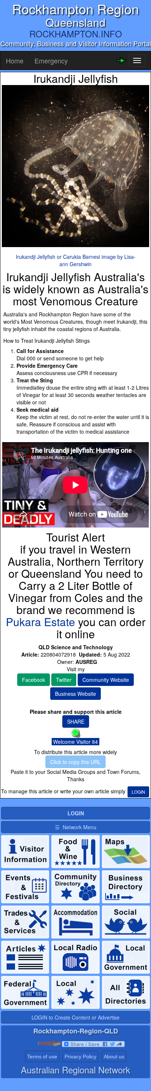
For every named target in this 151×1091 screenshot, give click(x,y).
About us (114, 1056)
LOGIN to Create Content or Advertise (75, 1017)
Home (14, 60)
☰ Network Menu (75, 827)
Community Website (105, 679)
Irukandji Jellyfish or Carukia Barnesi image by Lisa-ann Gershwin (76, 260)
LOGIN (138, 792)
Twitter (63, 679)
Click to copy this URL (75, 761)
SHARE (75, 721)
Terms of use (42, 1056)
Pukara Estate (40, 621)
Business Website (75, 693)
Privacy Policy (80, 1056)
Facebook (33, 679)
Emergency (51, 60)
